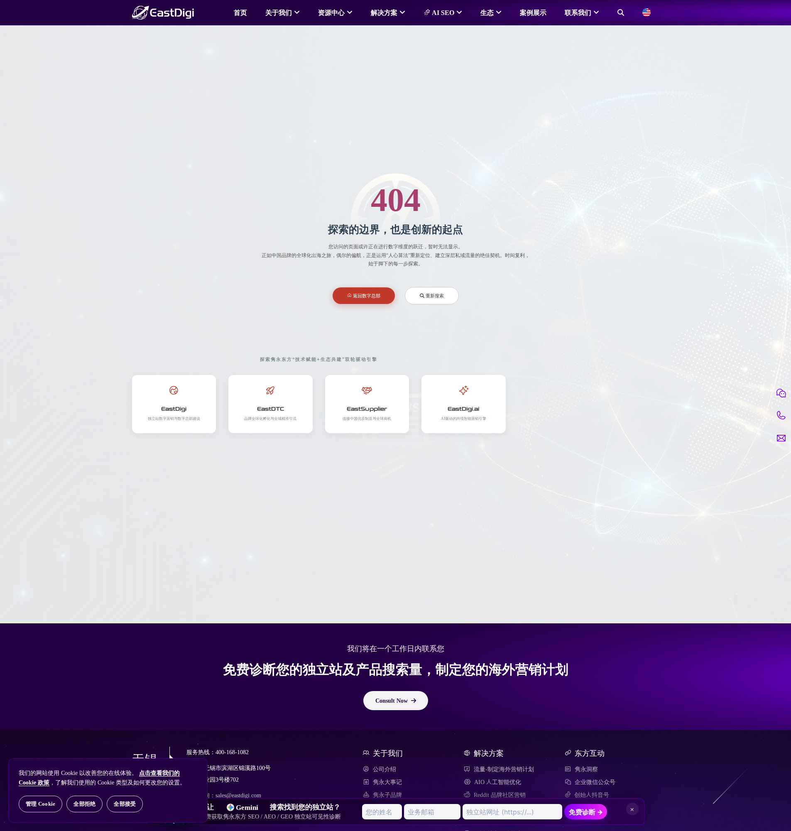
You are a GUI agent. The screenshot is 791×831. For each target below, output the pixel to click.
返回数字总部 (366, 295)
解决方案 (384, 12)
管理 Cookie (40, 803)
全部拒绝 (84, 803)
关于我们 (278, 12)
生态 (487, 12)
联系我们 (578, 12)
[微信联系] (781, 393)
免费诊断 (586, 812)
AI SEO (442, 12)
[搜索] (620, 12)
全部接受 (125, 803)
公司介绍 (384, 769)
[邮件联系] (781, 438)
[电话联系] (781, 416)
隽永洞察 (586, 769)
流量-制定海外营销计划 (504, 769)
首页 (240, 12)
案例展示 (533, 12)
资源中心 (331, 12)
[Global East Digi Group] (646, 12)
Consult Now (391, 701)
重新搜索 (434, 295)
